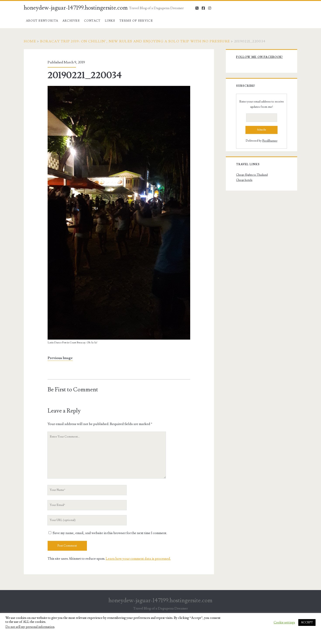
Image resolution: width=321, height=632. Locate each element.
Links (110, 21)
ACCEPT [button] (307, 622)
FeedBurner (269, 140)
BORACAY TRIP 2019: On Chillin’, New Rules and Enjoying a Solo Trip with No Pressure (135, 41)
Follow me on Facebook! (259, 57)
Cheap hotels (244, 180)
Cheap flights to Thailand (252, 175)
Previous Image (60, 358)
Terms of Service (136, 21)
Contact (92, 21)
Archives (71, 21)
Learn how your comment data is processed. (138, 558)
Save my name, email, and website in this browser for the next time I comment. (110, 533)
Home (30, 41)
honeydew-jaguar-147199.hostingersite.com (76, 8)
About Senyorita (42, 21)
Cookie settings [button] (284, 623)
